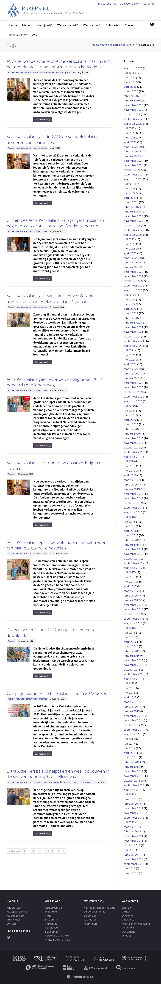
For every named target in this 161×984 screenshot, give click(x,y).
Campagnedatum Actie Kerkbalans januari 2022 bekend (58, 693)
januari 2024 (132, 211)
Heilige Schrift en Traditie (99, 907)
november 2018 (133, 498)
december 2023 (133, 216)
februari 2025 (132, 151)
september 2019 (134, 452)
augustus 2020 (133, 401)
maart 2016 (131, 646)
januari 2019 (132, 489)
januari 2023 (132, 267)
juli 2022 (129, 295)
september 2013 (134, 785)
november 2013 (133, 776)
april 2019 (130, 475)
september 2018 (134, 507)
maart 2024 (131, 202)
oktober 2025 (132, 114)
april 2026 (130, 86)
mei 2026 (129, 82)
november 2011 (133, 840)
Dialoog (127, 935)
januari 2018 (132, 544)
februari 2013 (132, 803)
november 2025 (133, 109)
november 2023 (133, 221)
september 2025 (134, 119)
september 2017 (134, 563)
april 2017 (130, 586)
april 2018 (130, 531)
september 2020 (134, 396)
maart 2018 (131, 535)
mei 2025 (129, 137)
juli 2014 (129, 739)
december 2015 (133, 660)
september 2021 (134, 341)
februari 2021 (132, 373)
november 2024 (133, 165)
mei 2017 (129, 581)
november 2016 (133, 609)
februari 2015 (132, 706)
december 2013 (133, 771)
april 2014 (130, 753)
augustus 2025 (133, 123)
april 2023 (130, 253)
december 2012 (133, 808)
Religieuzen (52, 927)
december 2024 (133, 160)
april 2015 (130, 697)
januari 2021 (132, 378)
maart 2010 (131, 873)
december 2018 (133, 494)
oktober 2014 (132, 725)
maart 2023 (131, 258)
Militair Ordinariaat (57, 939)
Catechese (128, 919)
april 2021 (130, 364)
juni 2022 (130, 299)
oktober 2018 (132, 503)
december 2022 (133, 271)
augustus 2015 (133, 679)
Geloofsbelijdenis (94, 911)
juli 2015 (129, 683)
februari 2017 (132, 595)
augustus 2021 (133, 345)
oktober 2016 (132, 614)
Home (13, 25)
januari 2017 (132, 600)
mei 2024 (129, 193)
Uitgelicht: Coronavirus (81, 782)
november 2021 (133, 332)
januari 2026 (132, 100)
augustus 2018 (133, 512)
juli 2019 (129, 461)
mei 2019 (129, 470)
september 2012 (134, 817)
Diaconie (127, 915)
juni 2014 (130, 743)
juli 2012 (129, 822)
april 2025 (130, 142)
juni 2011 (130, 850)
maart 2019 (131, 480)
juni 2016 (130, 632)
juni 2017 (130, 577)
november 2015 (133, 665)
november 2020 (133, 387)
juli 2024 (129, 184)
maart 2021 (131, 369)
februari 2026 (132, 96)
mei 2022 (129, 304)
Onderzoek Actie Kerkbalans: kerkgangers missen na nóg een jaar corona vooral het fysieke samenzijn (55, 223)
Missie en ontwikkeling (136, 923)
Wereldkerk (52, 911)
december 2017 (133, 549)
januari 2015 (132, 711)
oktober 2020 (132, 392)
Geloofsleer (90, 915)
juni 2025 (130, 133)
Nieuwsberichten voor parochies (59, 72)
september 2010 (134, 864)
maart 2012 (131, 827)
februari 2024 (132, 207)
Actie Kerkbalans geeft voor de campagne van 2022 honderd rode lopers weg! (54, 382)
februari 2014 (132, 762)
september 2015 (134, 674)
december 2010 (133, 859)
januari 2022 (132, 322)
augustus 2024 (133, 179)
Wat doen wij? (91, 25)
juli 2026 (129, 72)
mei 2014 (129, 748)
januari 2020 (132, 433)
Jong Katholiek (18, 34)
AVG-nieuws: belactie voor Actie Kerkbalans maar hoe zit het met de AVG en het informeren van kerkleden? (59, 64)
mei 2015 (129, 692)
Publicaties (113, 25)
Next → (61, 851)
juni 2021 (130, 355)
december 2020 (133, 383)
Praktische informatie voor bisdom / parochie (126, 3)
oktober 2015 (132, 669)
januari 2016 (132, 655)
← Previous (14, 851)
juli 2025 (129, 128)
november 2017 (133, 554)
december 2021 (133, 327)
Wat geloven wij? (67, 25)
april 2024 (130, 197)
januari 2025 (132, 156)
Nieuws (26, 25)
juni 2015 (130, 688)
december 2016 (133, 605)
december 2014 (133, 716)
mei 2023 (129, 248)
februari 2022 (132, 318)
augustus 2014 (133, 734)
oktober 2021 (132, 336)
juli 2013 (129, 794)
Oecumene (128, 931)
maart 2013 (131, 799)
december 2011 (133, 836)
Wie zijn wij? (44, 25)
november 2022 (133, 276)
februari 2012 (132, 831)
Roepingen (90, 923)
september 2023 (134, 230)
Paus (48, 915)
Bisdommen (52, 919)
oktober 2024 (132, 170)
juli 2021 (129, 350)
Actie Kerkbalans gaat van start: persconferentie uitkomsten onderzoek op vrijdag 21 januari (51, 298)
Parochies (51, 923)
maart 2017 (131, 591)
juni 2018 (130, 521)
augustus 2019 (133, 457)
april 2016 (130, 642)
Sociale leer (90, 919)
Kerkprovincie (53, 907)
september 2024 (134, 174)
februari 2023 (132, 262)
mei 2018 (129, 526)
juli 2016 (129, 628)
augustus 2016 (133, 623)
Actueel (11, 72)
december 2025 (133, 105)
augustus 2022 (133, 290)
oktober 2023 (132, 225)
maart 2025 (131, 147)
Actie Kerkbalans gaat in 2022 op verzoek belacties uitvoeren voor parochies (53, 139)
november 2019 (133, 443)
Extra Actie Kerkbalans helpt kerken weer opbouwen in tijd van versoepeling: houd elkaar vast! (58, 774)
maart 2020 (131, 424)
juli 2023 (129, 239)
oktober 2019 (132, 447)
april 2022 (130, 308)
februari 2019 (132, 484)
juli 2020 (129, 406)
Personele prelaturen (58, 935)
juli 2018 (129, 517)
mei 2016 (129, 637)
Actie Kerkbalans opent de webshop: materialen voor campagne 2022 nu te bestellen (56, 545)
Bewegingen (52, 931)
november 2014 (133, 720)
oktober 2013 (132, 780)
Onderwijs (128, 927)
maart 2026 (131, 91)
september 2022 (134, 285)
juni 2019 (130, 466)
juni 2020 (130, 410)
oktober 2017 (132, 558)
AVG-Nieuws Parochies (32, 72)
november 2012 (133, 813)
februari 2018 (132, 540)
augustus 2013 (133, 790)
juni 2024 (130, 188)
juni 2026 (130, 77)
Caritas (126, 911)
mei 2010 (129, 868)
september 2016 (134, 618)
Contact (129, 25)
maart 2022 (131, 313)
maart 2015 (131, 702)
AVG (35, 34)
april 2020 (130, 420)
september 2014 (134, 729)
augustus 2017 (133, 568)
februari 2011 (132, 854)
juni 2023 (130, 244)
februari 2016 (132, 651)
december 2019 (133, 438)
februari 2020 (132, 429)
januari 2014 (132, 766)
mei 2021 (129, 359)
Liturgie (127, 907)
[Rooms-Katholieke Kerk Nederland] (46, 10)
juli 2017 (129, 572)
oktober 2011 (132, 845)
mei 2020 (129, 415)
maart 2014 (131, 757)
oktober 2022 (132, 281)
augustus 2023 (133, 234)
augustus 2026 (133, 68)
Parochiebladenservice (59, 782)
